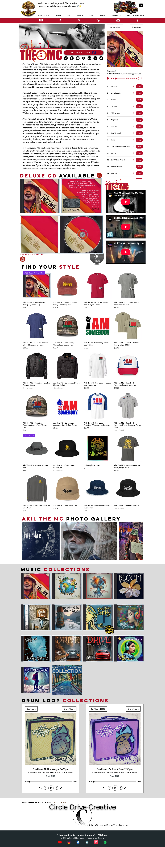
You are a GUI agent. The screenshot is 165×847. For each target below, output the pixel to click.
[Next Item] (138, 541)
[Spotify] (83, 58)
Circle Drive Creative (96, 838)
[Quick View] (67, 285)
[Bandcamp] (89, 58)
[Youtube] (60, 842)
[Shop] (99, 175)
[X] (95, 58)
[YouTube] (78, 58)
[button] (141, 4)
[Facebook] (72, 58)
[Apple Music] (96, 842)
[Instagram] (66, 58)
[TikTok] (101, 58)
